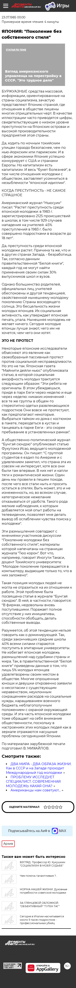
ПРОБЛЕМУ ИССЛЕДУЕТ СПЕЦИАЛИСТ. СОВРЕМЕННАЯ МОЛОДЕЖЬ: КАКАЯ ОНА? (33, 781)
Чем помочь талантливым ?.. (38, 875)
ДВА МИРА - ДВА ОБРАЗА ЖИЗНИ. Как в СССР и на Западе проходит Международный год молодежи (38, 768)
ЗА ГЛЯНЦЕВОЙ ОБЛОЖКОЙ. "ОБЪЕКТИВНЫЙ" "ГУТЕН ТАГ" (40, 904)
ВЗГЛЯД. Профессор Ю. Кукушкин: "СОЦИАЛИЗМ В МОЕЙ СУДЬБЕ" (43, 864)
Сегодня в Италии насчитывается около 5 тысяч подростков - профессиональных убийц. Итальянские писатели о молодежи (33, 921)
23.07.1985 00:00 (13, 17)
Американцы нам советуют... (36, 790)
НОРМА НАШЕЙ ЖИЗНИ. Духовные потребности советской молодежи (43, 891)
